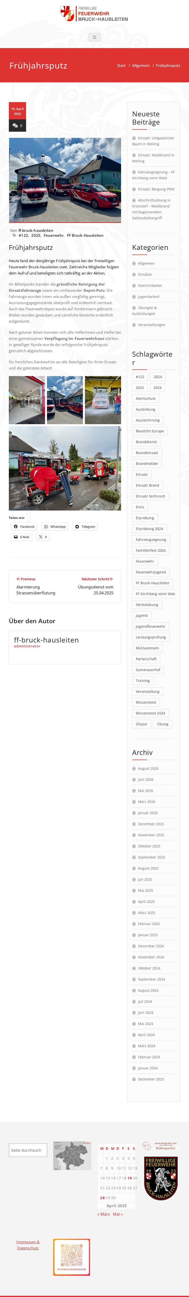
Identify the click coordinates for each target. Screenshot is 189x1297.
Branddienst (146, 441)
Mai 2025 (145, 890)
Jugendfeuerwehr (150, 626)
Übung (162, 724)
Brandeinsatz (147, 452)
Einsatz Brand (147, 485)
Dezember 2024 (151, 946)
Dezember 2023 (151, 1079)
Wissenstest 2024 (150, 713)
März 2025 (146, 912)
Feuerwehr (54, 235)
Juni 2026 (145, 779)
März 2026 (146, 801)
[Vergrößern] (171, 1163)
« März (103, 1214)
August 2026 (148, 768)
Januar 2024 (148, 1068)
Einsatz (142, 474)
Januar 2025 (148, 934)
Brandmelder (147, 463)
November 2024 (151, 957)
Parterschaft (146, 659)
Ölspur (141, 724)
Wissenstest (146, 702)
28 (102, 1197)
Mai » (118, 1214)
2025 (35, 235)
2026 (158, 387)
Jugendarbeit (148, 296)
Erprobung (145, 517)
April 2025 (146, 901)
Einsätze (145, 274)
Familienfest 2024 (151, 550)
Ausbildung (145, 409)
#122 (23, 235)
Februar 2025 (149, 923)
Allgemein (141, 65)
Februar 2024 (149, 1057)
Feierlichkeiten (150, 285)
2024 (158, 376)
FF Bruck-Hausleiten (85, 235)
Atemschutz (146, 398)
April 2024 (146, 1034)
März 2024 (146, 1045)
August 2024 (148, 990)
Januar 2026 (148, 812)
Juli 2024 (145, 1001)
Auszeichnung (148, 420)
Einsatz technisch (150, 496)
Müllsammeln (147, 648)
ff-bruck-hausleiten (36, 230)
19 (129, 1177)
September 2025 (151, 857)
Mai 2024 (145, 1023)
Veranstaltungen (151, 324)
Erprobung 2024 (149, 528)
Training (143, 680)
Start (121, 65)
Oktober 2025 (149, 846)
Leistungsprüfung (151, 637)
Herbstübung (147, 604)
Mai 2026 (145, 790)
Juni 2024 (145, 1012)
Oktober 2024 (149, 968)
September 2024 (151, 979)
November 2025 (151, 835)
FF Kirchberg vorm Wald (156, 593)
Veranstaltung (148, 691)
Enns (140, 507)
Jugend (142, 615)
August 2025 (148, 868)
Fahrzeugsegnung (151, 539)
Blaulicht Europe (150, 431)
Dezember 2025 (151, 824)
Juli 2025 (145, 879)
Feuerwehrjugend (151, 572)
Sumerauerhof (148, 669)
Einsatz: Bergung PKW (156, 189)
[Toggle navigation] (94, 37)
